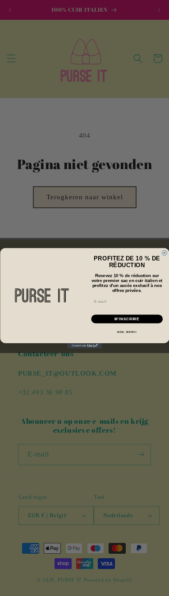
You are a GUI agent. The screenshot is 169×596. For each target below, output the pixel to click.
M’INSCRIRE (126, 319)
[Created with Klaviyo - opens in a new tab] (84, 346)
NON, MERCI (127, 331)
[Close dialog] (164, 252)
